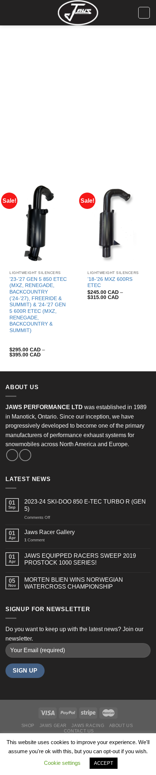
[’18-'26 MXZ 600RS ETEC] (117, 224)
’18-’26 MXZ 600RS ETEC (109, 282)
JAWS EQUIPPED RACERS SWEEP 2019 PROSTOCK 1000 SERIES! (80, 559)
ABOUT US (121, 725)
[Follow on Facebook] (12, 455)
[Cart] (144, 13)
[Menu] (9, 12)
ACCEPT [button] (103, 763)
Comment (34, 540)
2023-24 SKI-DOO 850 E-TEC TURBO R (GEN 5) (85, 505)
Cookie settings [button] (62, 763)
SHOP (27, 725)
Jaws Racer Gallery (49, 532)
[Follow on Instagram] (25, 455)
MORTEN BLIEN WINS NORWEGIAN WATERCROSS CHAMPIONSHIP (73, 583)
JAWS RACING (87, 725)
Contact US (79, 731)
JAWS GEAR (53, 725)
